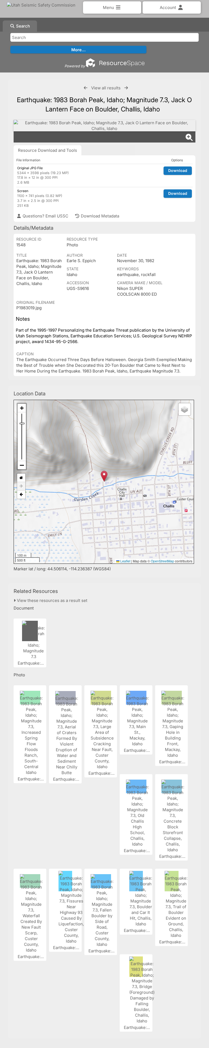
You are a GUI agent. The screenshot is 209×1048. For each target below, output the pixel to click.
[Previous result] (85, 88)
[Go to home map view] (21, 478)
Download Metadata (99, 216)
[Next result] (126, 88)
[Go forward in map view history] (21, 486)
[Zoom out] (22, 465)
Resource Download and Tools (47, 150)
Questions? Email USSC (44, 216)
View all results (106, 87)
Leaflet (124, 561)
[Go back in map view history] (21, 494)
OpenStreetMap (162, 561)
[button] (104, 476)
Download (177, 170)
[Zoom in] (22, 408)
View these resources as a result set (51, 600)
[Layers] (184, 409)
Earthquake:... (31, 663)
